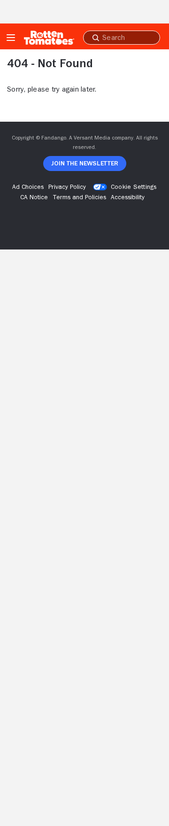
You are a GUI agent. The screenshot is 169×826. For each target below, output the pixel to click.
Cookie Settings (134, 186)
